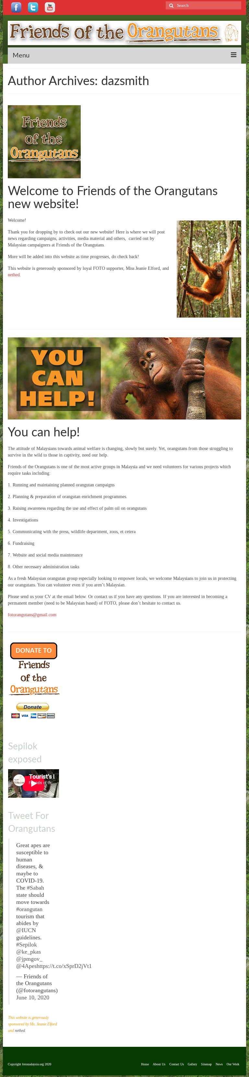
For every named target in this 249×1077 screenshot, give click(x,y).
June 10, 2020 (32, 997)
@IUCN (26, 930)
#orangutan (29, 909)
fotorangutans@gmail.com (32, 614)
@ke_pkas (28, 951)
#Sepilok (26, 944)
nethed (14, 274)
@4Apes (26, 966)
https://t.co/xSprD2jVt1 (64, 966)
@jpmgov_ (29, 959)
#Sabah (35, 887)
